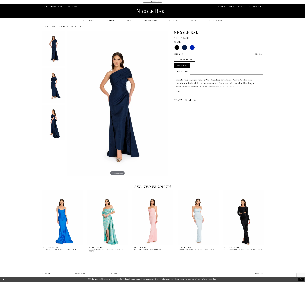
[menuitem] (52, 6)
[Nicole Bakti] (152, 11)
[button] (231, 6)
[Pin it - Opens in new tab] (190, 100)
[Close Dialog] (3, 279)
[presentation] (62, 217)
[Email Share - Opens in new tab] (194, 100)
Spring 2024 (77, 27)
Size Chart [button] (259, 54)
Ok (301, 279)
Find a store (182, 65)
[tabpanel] (53, 49)
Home (45, 27)
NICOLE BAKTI (60, 27)
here (215, 279)
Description (182, 72)
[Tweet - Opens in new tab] (186, 100)
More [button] (178, 91)
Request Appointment (152, 2)
